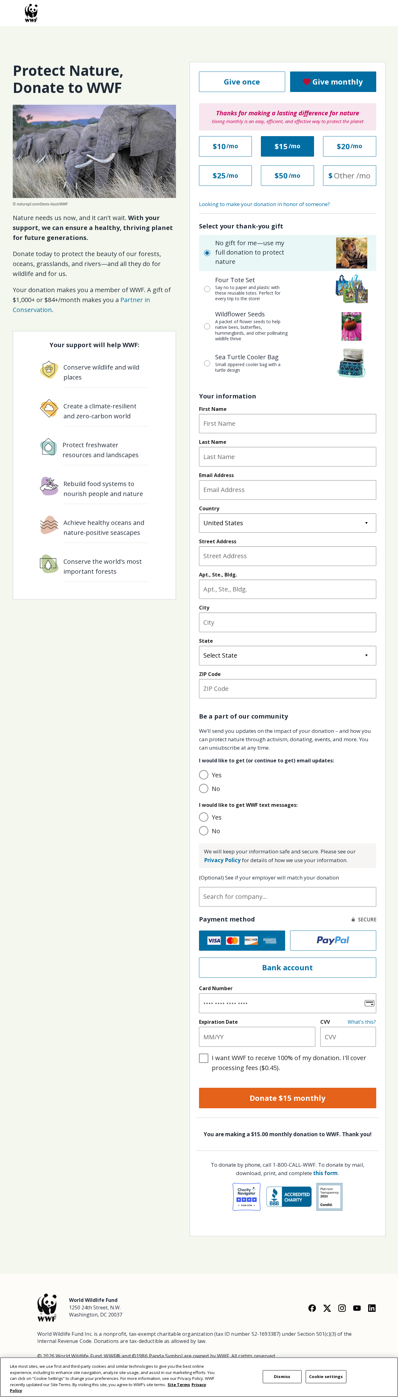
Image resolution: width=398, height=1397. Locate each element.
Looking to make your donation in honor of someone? (264, 204)
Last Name (212, 442)
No (216, 788)
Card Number (216, 988)
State (206, 640)
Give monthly (337, 81)
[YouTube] (357, 1307)
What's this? (362, 1021)
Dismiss (282, 1376)
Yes (217, 775)
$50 (281, 175)
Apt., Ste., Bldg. (218, 574)
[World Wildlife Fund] (47, 1307)
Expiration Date (218, 1021)
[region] (199, 1377)
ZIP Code (210, 674)
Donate (288, 1098)
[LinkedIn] (372, 1307)
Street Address (217, 541)
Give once (242, 81)
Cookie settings (326, 1376)
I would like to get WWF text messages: (248, 805)
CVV (325, 1021)
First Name (213, 409)
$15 (281, 146)
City (204, 607)
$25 (219, 175)
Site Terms (179, 1384)
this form (325, 1173)
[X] (327, 1307)
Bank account (287, 967)
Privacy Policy (222, 860)
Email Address (216, 475)
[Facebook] (312, 1307)
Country (209, 508)
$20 (343, 146)
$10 (219, 146)
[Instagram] (342, 1307)
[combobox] (287, 897)
